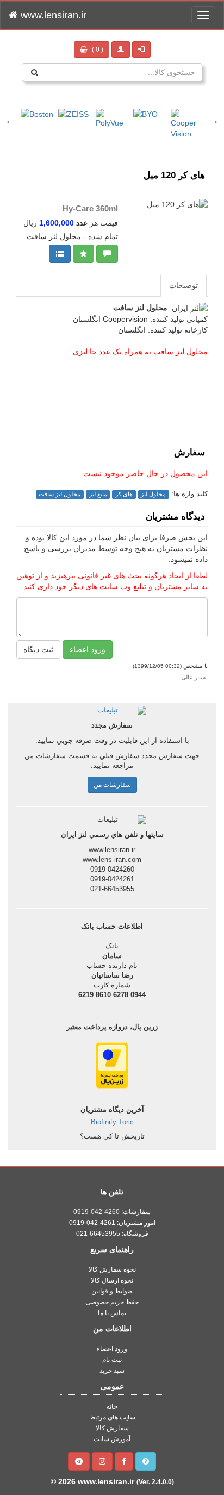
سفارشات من (112, 785)
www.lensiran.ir (52, 15)
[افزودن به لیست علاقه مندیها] (83, 254)
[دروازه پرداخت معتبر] (112, 1064)
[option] (37, 109)
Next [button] (213, 120)
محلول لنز (153, 494)
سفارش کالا (112, 1428)
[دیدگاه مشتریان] (107, 254)
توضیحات (183, 285)
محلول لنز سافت (59, 494)
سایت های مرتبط (112, 1417)
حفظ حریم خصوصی (112, 1302)
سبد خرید (112, 1370)
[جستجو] (34, 72)
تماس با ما (112, 1313)
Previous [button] (10, 120)
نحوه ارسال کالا (112, 1280)
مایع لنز (98, 494)
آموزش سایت (112, 1439)
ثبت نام (112, 1359)
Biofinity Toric (112, 1122)
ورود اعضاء (87, 649)
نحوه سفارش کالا (112, 1269)
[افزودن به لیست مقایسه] (60, 254)
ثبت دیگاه (38, 649)
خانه (112, 1406)
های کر (124, 494)
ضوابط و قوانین (112, 1291)
